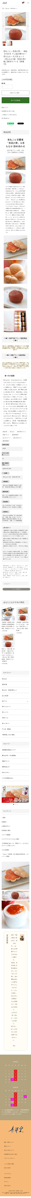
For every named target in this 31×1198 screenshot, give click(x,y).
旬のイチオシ (6, 772)
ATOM (8, 1168)
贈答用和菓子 (6, 441)
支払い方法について (9, 1150)
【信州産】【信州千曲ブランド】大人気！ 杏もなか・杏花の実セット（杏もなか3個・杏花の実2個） (22, 626)
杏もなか (12, 431)
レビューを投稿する (16, 589)
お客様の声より (6, 826)
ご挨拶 (3, 817)
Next (27, 26)
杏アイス (4, 701)
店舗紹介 (4, 822)
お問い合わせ (7, 1185)
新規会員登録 (7, 1177)
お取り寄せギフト (17, 437)
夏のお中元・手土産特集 (9, 755)
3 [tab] (17, 804)
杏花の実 (5, 431)
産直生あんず (6, 766)
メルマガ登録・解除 (9, 1164)
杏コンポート (6, 723)
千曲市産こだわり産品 (8, 734)
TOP (3, 8)
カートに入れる (15, 100)
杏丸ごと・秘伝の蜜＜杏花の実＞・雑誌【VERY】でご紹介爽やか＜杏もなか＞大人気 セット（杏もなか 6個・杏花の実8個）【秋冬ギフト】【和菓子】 (8, 655)
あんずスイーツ (6, 437)
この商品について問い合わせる (9, 114)
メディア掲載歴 (6, 834)
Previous (3, 26)
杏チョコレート (6, 706)
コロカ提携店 (5, 850)
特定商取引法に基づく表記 (8, 111)
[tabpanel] (15, 794)
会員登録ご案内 (6, 830)
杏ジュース (5, 712)
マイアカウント (8, 1173)
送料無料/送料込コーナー (9, 750)
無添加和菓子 (15, 434)
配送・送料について (9, 1142)
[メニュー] (28, 3)
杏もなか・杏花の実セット (11, 8)
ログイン (6, 1181)
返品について (5, 107)
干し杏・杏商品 (6, 729)
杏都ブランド (6, 434)
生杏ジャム (5, 717)
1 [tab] (13, 804)
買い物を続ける (5, 118)
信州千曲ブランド (21, 431)
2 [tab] (15, 804)
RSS (5, 1168)
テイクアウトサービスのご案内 (10, 839)
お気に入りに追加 (14, 92)
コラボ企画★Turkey (7, 778)
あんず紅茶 (5, 695)
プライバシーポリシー (9, 1158)
